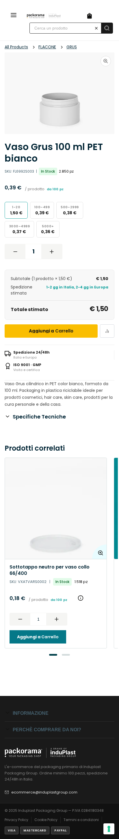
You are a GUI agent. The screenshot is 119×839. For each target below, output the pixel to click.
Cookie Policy (45, 819)
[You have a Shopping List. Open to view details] (89, 16)
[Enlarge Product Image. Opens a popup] (99, 551)
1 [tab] (53, 654)
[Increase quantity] (51, 251)
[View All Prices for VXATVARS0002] (80, 598)
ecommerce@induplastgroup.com (44, 792)
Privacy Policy (16, 819)
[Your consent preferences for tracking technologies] (108, 828)
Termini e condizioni (81, 819)
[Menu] (14, 16)
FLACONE (47, 47)
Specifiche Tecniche (39, 416)
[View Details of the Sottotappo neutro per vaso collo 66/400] (56, 508)
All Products (16, 47)
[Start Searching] (107, 28)
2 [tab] (66, 654)
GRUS (71, 47)
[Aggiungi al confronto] (107, 331)
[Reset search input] (96, 28)
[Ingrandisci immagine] (106, 61)
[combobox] (60, 28)
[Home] (45, 16)
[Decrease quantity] (15, 251)
